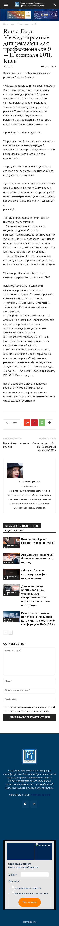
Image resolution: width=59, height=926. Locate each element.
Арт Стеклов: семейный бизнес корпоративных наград (37, 558)
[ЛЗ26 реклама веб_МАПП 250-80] (46, 15)
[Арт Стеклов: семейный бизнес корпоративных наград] (11, 558)
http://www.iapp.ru (29, 486)
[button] (54, 4)
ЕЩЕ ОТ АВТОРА (14, 530)
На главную (8, 24)
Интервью (8, 562)
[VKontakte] (34, 804)
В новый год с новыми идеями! (16, 445)
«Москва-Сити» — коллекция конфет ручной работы (34, 574)
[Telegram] (25, 804)
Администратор (29, 481)
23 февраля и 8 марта (10, 546)
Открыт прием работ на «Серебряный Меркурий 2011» (44, 447)
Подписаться (30, 902)
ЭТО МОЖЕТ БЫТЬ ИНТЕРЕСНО (22, 526)
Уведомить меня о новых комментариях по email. (31, 707)
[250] (19, 15)
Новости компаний (27, 24)
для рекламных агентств (28, 888)
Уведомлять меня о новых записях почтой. (28, 711)
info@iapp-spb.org (40, 794)
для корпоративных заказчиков (31, 893)
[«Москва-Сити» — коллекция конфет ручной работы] (11, 574)
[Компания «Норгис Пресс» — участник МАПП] (11, 543)
